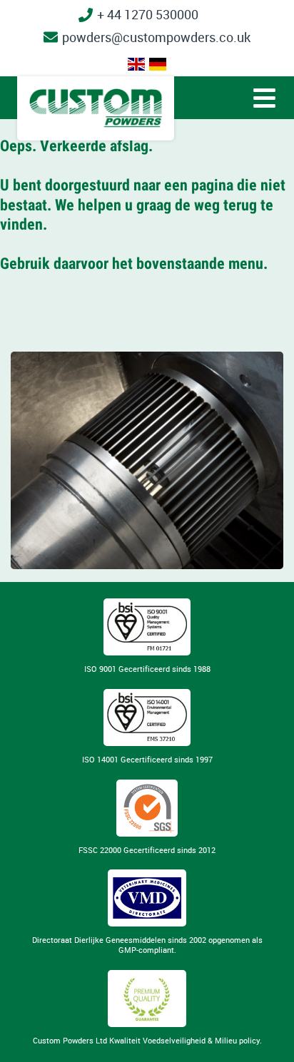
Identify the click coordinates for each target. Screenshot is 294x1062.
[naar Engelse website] (136, 64)
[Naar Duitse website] (157, 64)
